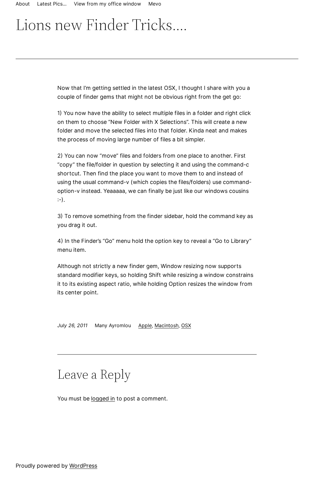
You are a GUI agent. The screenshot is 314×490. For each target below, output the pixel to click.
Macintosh (166, 325)
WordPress (83, 465)
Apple (145, 325)
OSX (186, 325)
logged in (103, 398)
